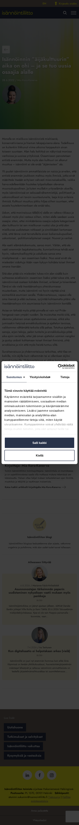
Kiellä (39, 455)
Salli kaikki (39, 442)
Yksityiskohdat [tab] (39, 377)
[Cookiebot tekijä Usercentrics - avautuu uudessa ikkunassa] (58, 366)
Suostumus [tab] (14, 377)
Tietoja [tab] (65, 377)
